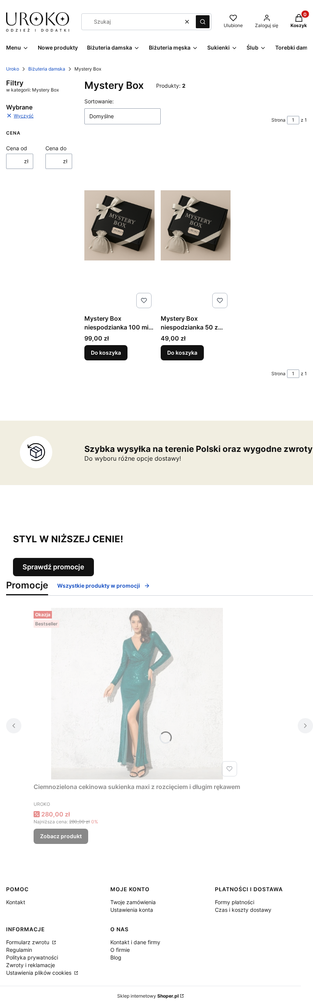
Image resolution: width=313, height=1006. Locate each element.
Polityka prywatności (32, 957)
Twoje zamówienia (133, 902)
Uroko (12, 69)
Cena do (55, 148)
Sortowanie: (99, 101)
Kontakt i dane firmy (135, 942)
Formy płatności (234, 902)
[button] (203, 21)
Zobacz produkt (61, 836)
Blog (115, 957)
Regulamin (19, 950)
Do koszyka (106, 352)
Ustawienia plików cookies (39, 972)
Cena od (16, 148)
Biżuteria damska (46, 69)
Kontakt (15, 902)
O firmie (120, 950)
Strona (278, 120)
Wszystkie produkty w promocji (98, 585)
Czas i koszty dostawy (243, 909)
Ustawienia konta (131, 909)
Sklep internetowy (148, 996)
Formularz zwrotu (28, 942)
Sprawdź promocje (53, 567)
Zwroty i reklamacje (30, 965)
